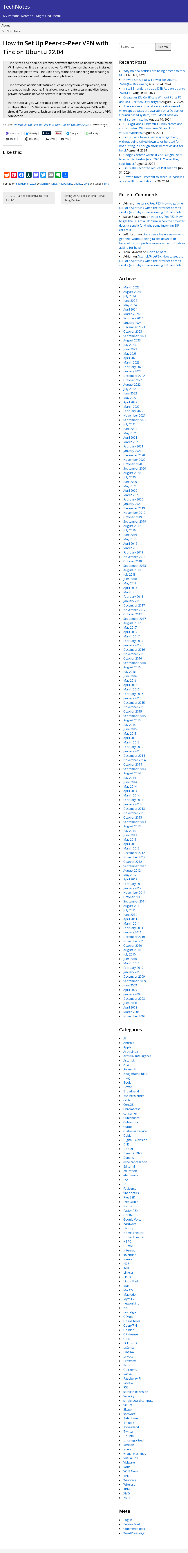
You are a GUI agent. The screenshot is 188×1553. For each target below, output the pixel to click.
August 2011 (132, 906)
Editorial (129, 1166)
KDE (126, 1264)
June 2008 (130, 1003)
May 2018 (130, 583)
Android (128, 1043)
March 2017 (131, 636)
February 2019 (133, 552)
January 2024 (132, 323)
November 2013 (134, 813)
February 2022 (133, 411)
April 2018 (130, 588)
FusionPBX (130, 1211)
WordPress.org (133, 1533)
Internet (129, 1250)
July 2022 (129, 389)
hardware (130, 1224)
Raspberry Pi (132, 1378)
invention (129, 1255)
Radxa (127, 1374)
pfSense (129, 1348)
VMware (129, 1462)
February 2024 (133, 318)
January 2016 (132, 698)
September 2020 (134, 468)
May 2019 (130, 539)
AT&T (127, 1065)
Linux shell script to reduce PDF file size (150, 168)
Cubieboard (131, 1118)
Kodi (126, 1268)
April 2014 (130, 791)
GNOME (128, 1215)
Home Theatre (133, 1237)
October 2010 (132, 946)
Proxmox (129, 1361)
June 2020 (130, 482)
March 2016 (131, 689)
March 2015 (131, 742)
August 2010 (132, 950)
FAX (125, 1180)
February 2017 (133, 641)
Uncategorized (133, 1440)
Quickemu (130, 1370)
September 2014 (134, 769)
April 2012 (130, 879)
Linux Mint (130, 1281)
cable (127, 1100)
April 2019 (130, 544)
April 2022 (130, 402)
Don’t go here (11, 31)
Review (128, 1383)
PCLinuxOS (130, 1343)
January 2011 (132, 932)
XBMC (127, 1489)
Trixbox (128, 1423)
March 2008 (131, 1012)
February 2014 (133, 800)
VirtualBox (130, 1458)
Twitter (128, 1431)
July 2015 (129, 725)
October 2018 (132, 561)
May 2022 (130, 398)
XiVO (126, 1493)
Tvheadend (131, 1427)
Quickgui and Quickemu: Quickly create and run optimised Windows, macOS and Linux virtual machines (150, 128)
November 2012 (134, 857)
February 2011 (133, 928)
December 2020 (134, 455)
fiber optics (131, 1193)
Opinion (128, 1330)
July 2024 (129, 296)
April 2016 (130, 685)
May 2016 (130, 680)
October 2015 (132, 711)
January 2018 (132, 601)
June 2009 (130, 985)
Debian (128, 1136)
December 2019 (134, 508)
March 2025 (131, 287)
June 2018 (130, 579)
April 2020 (130, 491)
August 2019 (132, 526)
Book (127, 1082)
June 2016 (130, 676)
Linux (54, 183)
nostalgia (129, 1312)
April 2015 (130, 738)
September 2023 (134, 336)
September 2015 (134, 716)
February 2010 (133, 968)
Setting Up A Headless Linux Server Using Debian (84, 198)
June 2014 (130, 782)
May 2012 (130, 875)
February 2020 (133, 499)
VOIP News (131, 1471)
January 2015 (132, 751)
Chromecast (131, 1109)
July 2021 (129, 424)
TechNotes (16, 6)
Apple (127, 1047)
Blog (126, 1078)
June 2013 (130, 835)
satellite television (135, 1392)
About (5, 25)
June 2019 (130, 535)
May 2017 (130, 627)
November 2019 (134, 513)
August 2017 (132, 623)
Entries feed (131, 1524)
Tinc (106, 183)
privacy (128, 1356)
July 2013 (129, 831)
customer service (135, 1131)
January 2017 (132, 645)
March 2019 (131, 548)
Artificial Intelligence (137, 1056)
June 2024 (130, 301)
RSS (126, 1387)
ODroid (128, 1317)
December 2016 (134, 650)
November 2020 (134, 460)
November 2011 (134, 893)
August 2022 (132, 384)
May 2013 (130, 840)
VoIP (126, 1467)
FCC (126, 1184)
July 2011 (129, 910)
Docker (128, 1149)
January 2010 (132, 972)
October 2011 (132, 897)
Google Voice (132, 1219)
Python (128, 1365)
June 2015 (130, 729)
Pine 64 (128, 1352)
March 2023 (131, 362)
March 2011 (131, 923)
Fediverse (129, 1189)
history (128, 1228)
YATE (127, 1498)
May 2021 (130, 433)
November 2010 (134, 941)
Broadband (131, 1091)
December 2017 (134, 605)
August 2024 (132, 292)
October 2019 (132, 517)
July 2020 (129, 477)
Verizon (128, 1445)
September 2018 (134, 566)
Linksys (128, 1272)
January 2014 (132, 804)
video (127, 1449)
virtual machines (134, 1454)
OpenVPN (130, 1325)
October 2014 (132, 764)
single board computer (139, 1401)
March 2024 (131, 314)
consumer (130, 1113)
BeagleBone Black (135, 1074)
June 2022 (130, 393)
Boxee (127, 1087)
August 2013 (132, 826)
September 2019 (134, 521)
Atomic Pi (129, 1069)
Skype (127, 1409)
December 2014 (134, 756)
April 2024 (130, 309)
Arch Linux (130, 1052)
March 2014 (131, 795)
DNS (126, 1144)
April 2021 (130, 438)
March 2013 (131, 848)
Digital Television (135, 1140)
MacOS (128, 1290)
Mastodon (130, 1295)
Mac (126, 1286)
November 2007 (134, 1016)
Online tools (131, 1321)
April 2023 (130, 358)
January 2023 (132, 371)
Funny (127, 1206)
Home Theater (133, 1233)
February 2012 (133, 884)
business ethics (133, 1096)
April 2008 (130, 1007)
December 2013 (134, 809)
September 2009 (134, 981)
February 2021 (133, 446)
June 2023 (130, 349)
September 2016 (134, 663)
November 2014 (134, 760)
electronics (130, 1175)
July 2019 (129, 530)
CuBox (127, 1127)
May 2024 (130, 305)
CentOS (128, 1105)
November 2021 (134, 415)
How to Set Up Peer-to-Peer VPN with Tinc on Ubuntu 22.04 (51, 125)
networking (65, 183)
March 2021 (131, 442)
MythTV (128, 1299)
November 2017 (134, 610)
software (129, 1414)
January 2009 (132, 994)
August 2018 (132, 570)
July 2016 (129, 672)
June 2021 (130, 429)
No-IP (127, 1308)
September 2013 (134, 822)
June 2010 (130, 959)
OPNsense (130, 1334)
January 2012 (132, 888)
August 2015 (132, 720)
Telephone (130, 1418)
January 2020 (132, 504)
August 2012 (132, 870)
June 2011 (130, 915)
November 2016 (134, 654)
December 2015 (134, 703)
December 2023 (134, 327)
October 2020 (132, 464)
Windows (129, 1480)
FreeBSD (129, 1197)
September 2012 (134, 866)
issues (127, 1259)
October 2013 (132, 817)
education (130, 1171)
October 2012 (132, 862)
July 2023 (129, 345)
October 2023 (132, 331)
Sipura (127, 1405)
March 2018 (131, 592)
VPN (86, 183)
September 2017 (134, 619)
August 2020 (132, 473)
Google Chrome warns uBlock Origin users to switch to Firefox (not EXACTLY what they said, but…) (150, 159)
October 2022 (132, 380)
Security (128, 1396)
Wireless (129, 1485)
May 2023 (130, 354)
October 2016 (132, 658)
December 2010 (134, 937)
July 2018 (129, 574)
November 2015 (134, 707)
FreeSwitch (130, 1202)
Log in (127, 1520)
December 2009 (134, 976)
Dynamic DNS (132, 1153)
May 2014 (130, 787)
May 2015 (130, 733)
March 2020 (131, 495)
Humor (128, 1246)
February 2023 (133, 367)
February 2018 (133, 597)
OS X (126, 1339)
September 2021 (134, 420)
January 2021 (132, 451)
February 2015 (133, 747)
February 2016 (133, 694)
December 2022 (134, 376)
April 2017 (130, 632)
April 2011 (130, 919)
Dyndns (128, 1158)
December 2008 (134, 999)
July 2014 (129, 778)
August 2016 (132, 667)
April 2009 (130, 990)
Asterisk (129, 1060)
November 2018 (134, 557)
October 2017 (132, 614)
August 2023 (132, 340)
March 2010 (131, 963)
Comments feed (134, 1529)
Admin (44, 183)
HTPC (127, 1242)
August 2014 (132, 773)
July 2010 (129, 954)
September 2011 (134, 901)
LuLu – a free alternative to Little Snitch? (27, 198)
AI (124, 1038)
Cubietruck (130, 1122)
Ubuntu (78, 183)
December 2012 (134, 853)
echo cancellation (135, 1162)
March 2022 (131, 407)
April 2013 (130, 844)
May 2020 (130, 486)
